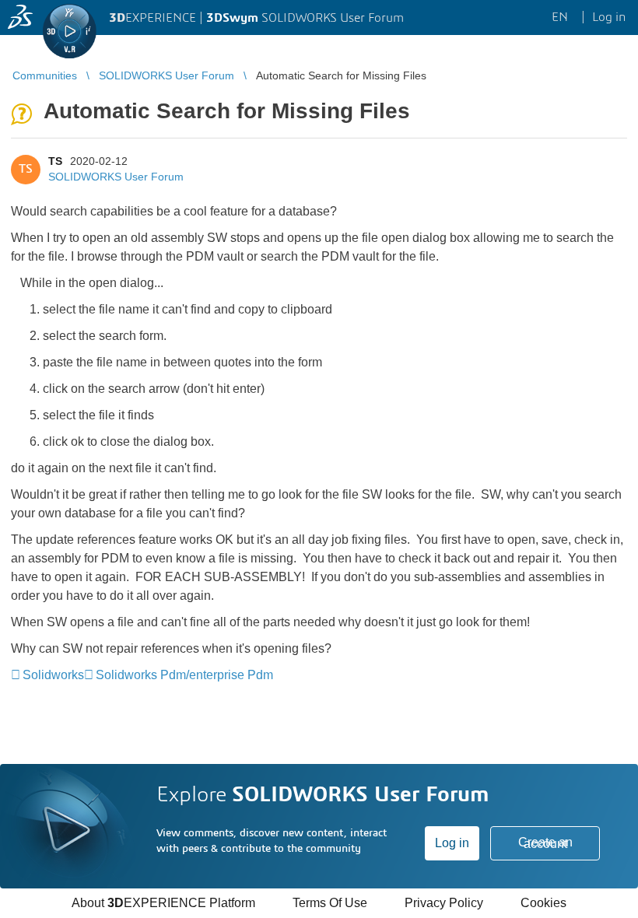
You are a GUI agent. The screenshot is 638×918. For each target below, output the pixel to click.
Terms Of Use (330, 902)
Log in (452, 843)
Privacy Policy (444, 902)
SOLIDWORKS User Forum (116, 176)
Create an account (545, 843)
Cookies (543, 902)
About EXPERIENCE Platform (163, 902)
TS (55, 161)
